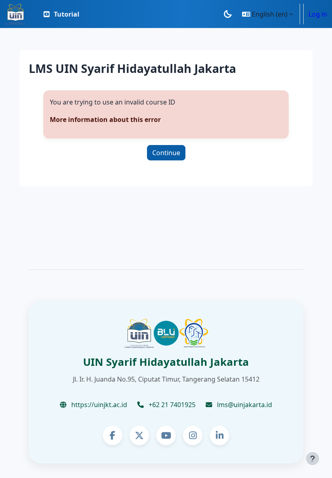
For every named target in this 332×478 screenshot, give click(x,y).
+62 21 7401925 (171, 404)
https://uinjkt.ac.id (98, 404)
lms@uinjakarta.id (243, 404)
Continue (166, 152)
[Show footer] (312, 458)
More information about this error (105, 119)
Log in (318, 14)
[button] (267, 14)
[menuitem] (61, 14)
